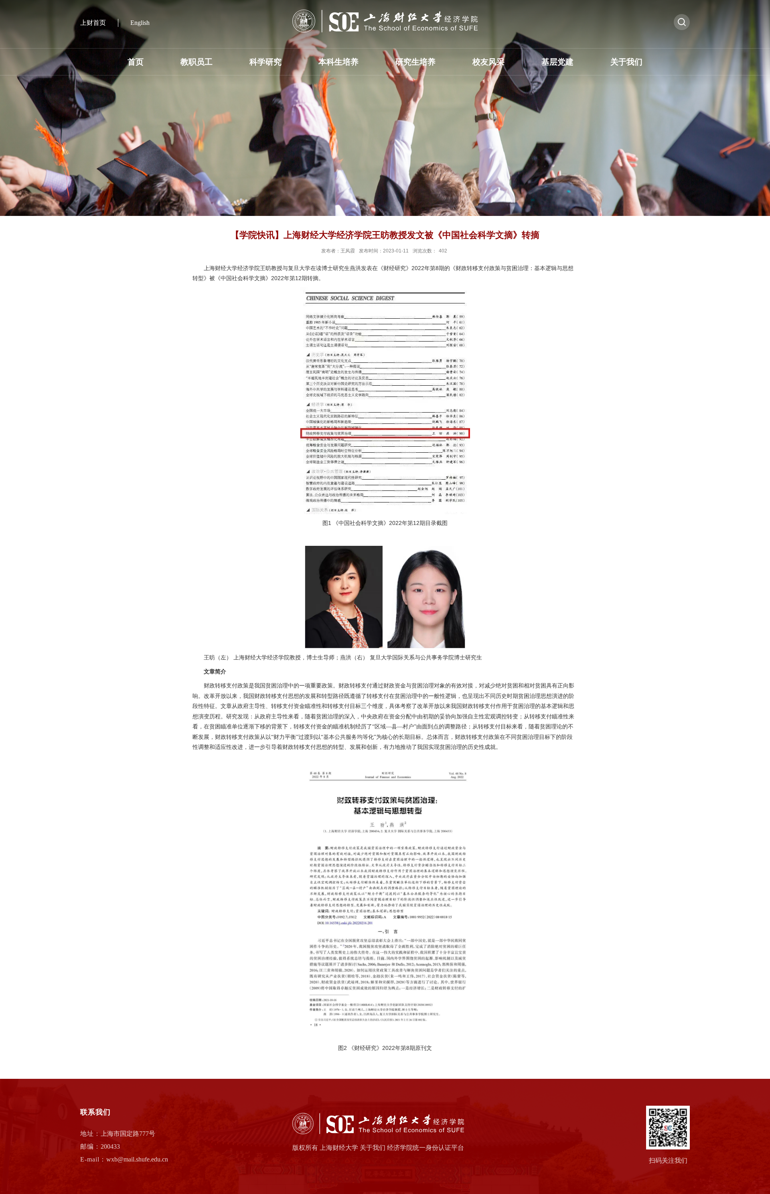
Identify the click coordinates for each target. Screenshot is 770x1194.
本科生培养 (338, 61)
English (140, 22)
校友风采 (488, 61)
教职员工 (196, 61)
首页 (136, 61)
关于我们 (626, 61)
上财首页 (93, 22)
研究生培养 (415, 61)
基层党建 (557, 61)
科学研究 (265, 61)
